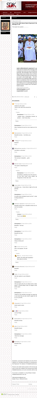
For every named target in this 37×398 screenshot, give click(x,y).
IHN (11, 12)
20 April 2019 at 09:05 (26, 334)
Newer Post (15, 384)
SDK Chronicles (17, 12)
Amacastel (17, 303)
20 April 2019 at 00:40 (26, 214)
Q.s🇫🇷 (16, 311)
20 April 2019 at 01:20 (26, 292)
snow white (17, 185)
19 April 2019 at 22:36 (26, 185)
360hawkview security (20, 148)
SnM (17, 14)
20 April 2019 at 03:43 (25, 303)
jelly (15, 326)
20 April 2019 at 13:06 (29, 114)
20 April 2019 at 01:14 (26, 282)
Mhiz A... (19, 255)
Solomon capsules (19, 203)
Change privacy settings (13, 394)
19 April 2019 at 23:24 (26, 239)
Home (30, 384)
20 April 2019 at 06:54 (23, 311)
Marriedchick (17, 133)
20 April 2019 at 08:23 (29, 172)
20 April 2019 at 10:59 (25, 341)
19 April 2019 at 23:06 (26, 223)
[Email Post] (34, 96)
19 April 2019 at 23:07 (26, 231)
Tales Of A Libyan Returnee (8, 14)
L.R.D (24, 12)
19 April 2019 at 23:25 (22, 246)
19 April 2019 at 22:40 (26, 194)
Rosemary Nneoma (19, 266)
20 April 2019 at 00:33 (27, 255)
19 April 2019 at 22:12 (26, 125)
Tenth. (16, 274)
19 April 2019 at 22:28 (26, 163)
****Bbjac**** (17, 140)
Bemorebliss (17, 318)
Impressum (5, 12)
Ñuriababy (17, 341)
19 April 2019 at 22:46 (29, 203)
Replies (18, 112)
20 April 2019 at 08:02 (22, 326)
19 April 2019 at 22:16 (26, 133)
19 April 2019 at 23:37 (29, 266)
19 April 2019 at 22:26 (26, 156)
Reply (15, 109)
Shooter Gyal (17, 163)
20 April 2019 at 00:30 (23, 274)
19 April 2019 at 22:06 (21, 104)
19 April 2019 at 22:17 (31, 148)
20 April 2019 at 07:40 (26, 318)
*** (15, 104)
